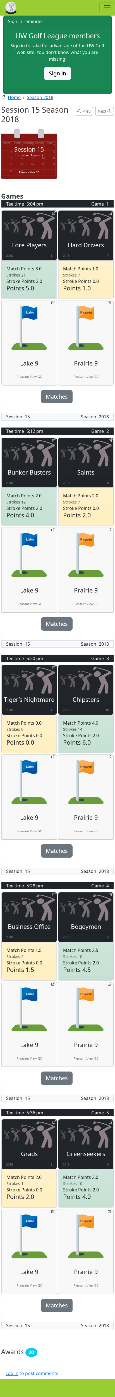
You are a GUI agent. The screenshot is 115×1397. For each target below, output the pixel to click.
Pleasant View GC (29, 172)
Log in (12, 1373)
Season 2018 (40, 97)
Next (102, 111)
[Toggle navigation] (107, 7)
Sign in (57, 73)
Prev (85, 111)
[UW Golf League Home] (18, 8)
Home (14, 97)
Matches (57, 396)
